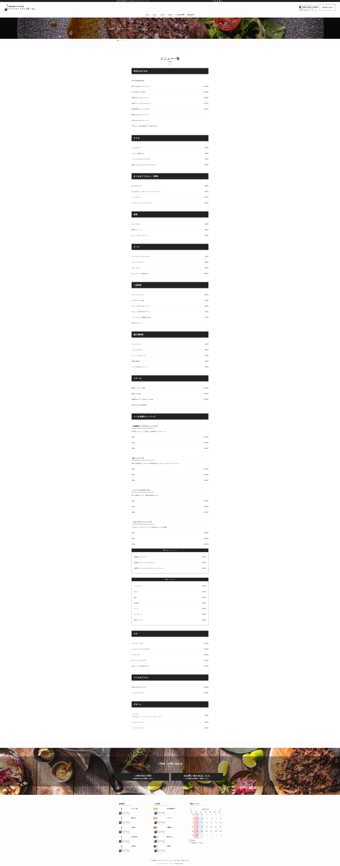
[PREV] (190, 809)
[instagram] (215, 1)
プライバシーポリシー (164, 860)
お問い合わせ (328, 7)
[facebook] (213, 1)
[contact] (220, 1)
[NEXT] (220, 809)
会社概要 (154, 860)
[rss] (217, 1)
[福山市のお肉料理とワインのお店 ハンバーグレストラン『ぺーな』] (97, 7)
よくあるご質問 (176, 860)
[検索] (222, 1)
